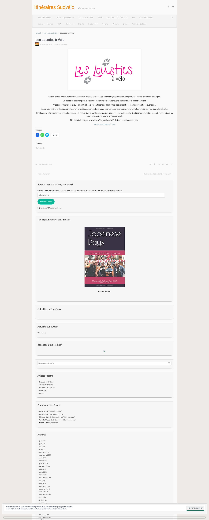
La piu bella (43, 390)
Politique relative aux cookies (56, 509)
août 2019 (42, 458)
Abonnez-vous (46, 202)
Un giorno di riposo (56, 414)
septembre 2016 (45, 495)
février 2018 (43, 475)
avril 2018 (42, 469)
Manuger (64, 44)
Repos (41, 393)
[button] (104, 69)
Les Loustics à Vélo (50, 33)
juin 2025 (42, 441)
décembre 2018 (44, 466)
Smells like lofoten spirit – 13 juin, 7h (157, 174)
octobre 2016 (44, 492)
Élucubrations (53, 423)
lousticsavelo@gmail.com (104, 124)
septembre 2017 (45, 478)
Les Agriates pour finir (47, 387)
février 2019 (43, 461)
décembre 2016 (44, 486)
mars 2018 (43, 472)
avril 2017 (42, 483)
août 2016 (42, 497)
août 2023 (42, 446)
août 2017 (42, 480)
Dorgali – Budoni (56, 411)
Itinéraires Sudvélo (54, 7)
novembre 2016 (44, 489)
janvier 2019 (43, 463)
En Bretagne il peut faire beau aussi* (62, 417)
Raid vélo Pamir (44, 174)
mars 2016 (43, 503)
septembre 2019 (45, 455)
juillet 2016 (43, 500)
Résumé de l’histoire (46, 382)
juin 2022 (42, 449)
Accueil (38, 33)
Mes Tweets (41, 333)
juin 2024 (42, 444)
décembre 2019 (44, 452)
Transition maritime (46, 385)
